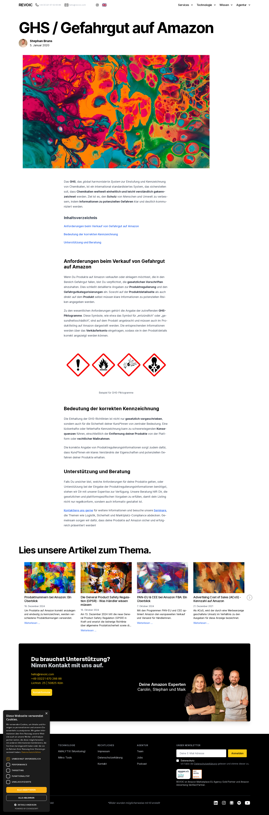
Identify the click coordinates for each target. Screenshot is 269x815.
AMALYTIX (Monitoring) (72, 751)
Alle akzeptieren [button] (26, 790)
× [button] (46, 713)
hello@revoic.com (42, 674)
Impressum (104, 751)
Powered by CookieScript (26, 808)
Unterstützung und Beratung (82, 242)
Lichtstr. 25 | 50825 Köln (47, 683)
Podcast (142, 763)
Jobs (140, 757)
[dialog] (26, 761)
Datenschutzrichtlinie (31, 752)
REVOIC (25, 5)
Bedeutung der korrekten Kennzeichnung (91, 234)
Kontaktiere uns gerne (78, 510)
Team (140, 751)
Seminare (160, 510)
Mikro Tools (65, 757)
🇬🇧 (104, 5)
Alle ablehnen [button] (26, 797)
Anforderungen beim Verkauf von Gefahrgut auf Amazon (101, 226)
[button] (26, 805)
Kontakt (102, 763)
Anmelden (237, 753)
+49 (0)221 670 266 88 (46, 678)
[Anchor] (61, 261)
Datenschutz (187, 760)
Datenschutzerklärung (110, 757)
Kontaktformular (41, 692)
